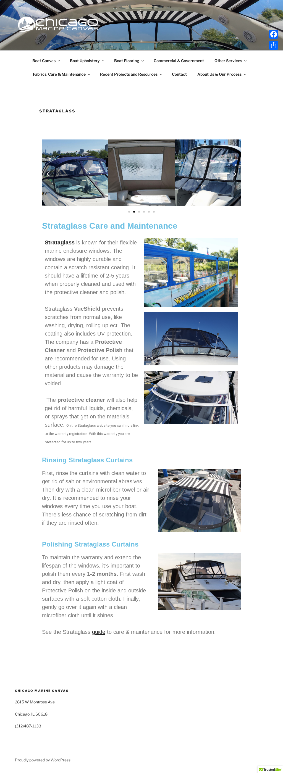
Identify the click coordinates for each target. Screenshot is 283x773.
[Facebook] (273, 34)
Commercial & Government (179, 60)
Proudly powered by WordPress (42, 760)
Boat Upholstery (85, 60)
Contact (179, 74)
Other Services (228, 60)
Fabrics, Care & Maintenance (59, 74)
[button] (48, 173)
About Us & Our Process (219, 74)
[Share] (273, 45)
